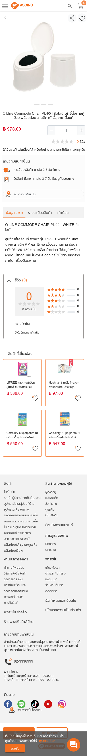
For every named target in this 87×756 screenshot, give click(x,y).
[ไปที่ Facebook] (8, 704)
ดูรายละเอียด (47, 740)
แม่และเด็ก (51, 497)
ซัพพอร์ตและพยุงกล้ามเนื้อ (21, 521)
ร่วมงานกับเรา (54, 585)
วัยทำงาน (51, 503)
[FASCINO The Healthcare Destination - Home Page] (22, 6)
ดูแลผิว (49, 509)
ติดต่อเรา (51, 591)
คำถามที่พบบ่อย (14, 567)
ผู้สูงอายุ (50, 492)
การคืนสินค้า (11, 602)
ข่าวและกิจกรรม (55, 573)
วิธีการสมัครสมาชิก (16, 591)
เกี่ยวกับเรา (52, 567)
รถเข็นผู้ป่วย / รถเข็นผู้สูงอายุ (22, 497)
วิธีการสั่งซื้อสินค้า (15, 573)
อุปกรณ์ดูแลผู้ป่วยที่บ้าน (19, 503)
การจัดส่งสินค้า (13, 596)
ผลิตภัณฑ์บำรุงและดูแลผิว (20, 544)
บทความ (50, 549)
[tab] (43, 280)
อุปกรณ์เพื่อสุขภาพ (16, 509)
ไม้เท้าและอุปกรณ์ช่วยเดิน (20, 527)
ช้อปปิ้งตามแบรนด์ (59, 524)
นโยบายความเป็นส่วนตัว (63, 609)
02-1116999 (23, 661)
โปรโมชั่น (9, 492)
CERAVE (51, 515)
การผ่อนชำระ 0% (15, 585)
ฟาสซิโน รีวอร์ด (15, 612)
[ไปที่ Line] (21, 704)
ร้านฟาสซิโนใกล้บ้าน (18, 621)
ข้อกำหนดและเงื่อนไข (60, 600)
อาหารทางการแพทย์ (16, 538)
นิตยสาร (50, 543)
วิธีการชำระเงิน (13, 579)
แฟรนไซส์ (51, 579)
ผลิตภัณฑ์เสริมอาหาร (17, 532)
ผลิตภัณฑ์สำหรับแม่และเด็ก (21, 515)
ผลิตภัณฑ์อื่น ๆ (13, 550)
